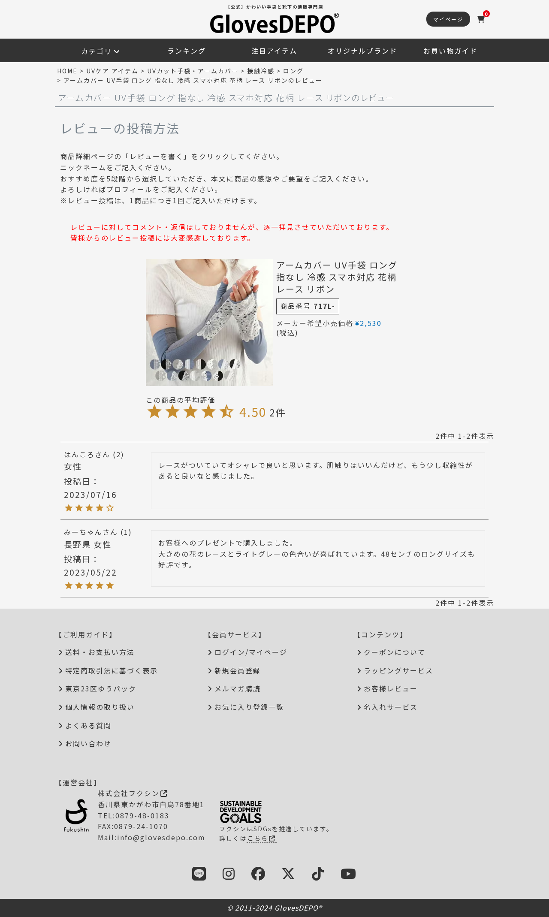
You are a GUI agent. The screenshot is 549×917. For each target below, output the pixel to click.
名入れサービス (391, 707)
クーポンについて (394, 652)
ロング (293, 70)
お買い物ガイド (450, 50)
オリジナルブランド (362, 50)
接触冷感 (260, 70)
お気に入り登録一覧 (249, 707)
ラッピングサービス (398, 670)
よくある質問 (88, 725)
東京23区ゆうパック (100, 688)
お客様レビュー (391, 688)
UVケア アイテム (112, 70)
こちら (257, 838)
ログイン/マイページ (250, 652)
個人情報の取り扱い (100, 707)
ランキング (186, 50)
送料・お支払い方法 (100, 652)
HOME (67, 70)
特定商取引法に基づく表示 (111, 670)
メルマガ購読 (237, 688)
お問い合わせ (88, 743)
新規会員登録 (237, 670)
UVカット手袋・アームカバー (192, 70)
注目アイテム (274, 50)
